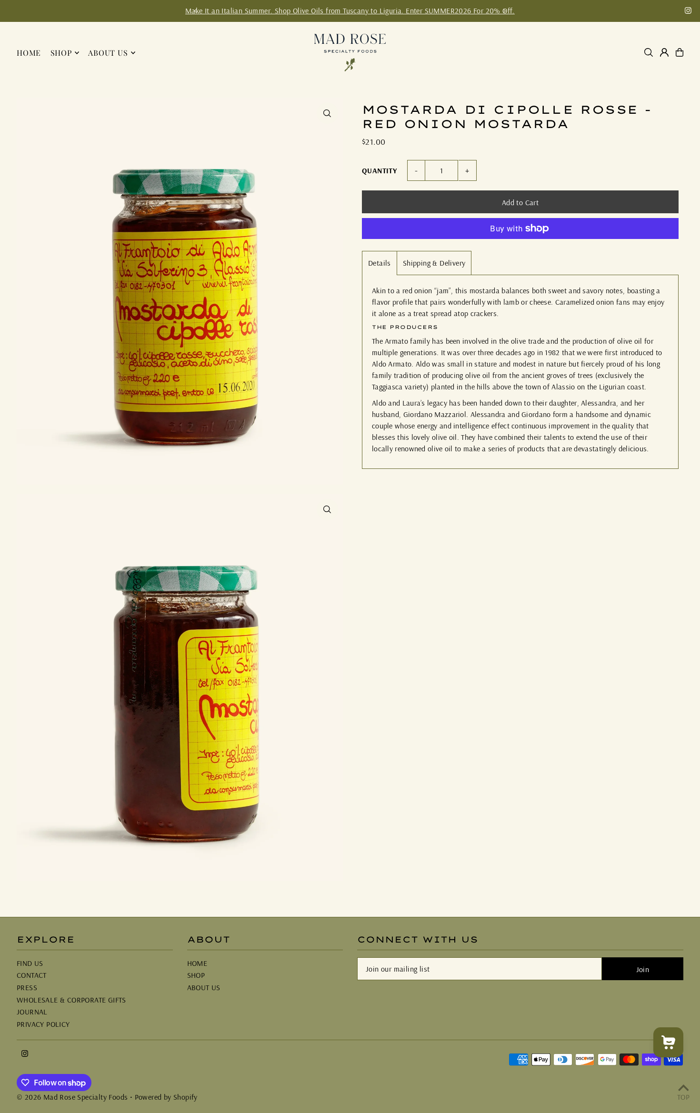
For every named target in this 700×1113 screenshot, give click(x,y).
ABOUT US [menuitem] (108, 53)
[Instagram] (688, 11)
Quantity (379, 170)
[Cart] (679, 52)
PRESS (27, 987)
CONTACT (32, 975)
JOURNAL (32, 1011)
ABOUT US (203, 987)
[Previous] (195, 11)
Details (379, 263)
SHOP (196, 975)
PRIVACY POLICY (43, 1024)
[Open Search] (648, 52)
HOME (197, 963)
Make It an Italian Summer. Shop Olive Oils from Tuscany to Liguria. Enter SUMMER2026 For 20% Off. (350, 10)
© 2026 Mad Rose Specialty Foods (72, 1097)
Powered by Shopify (166, 1097)
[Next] (504, 11)
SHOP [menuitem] (61, 53)
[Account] (664, 52)
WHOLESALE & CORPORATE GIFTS (71, 999)
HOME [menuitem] (29, 53)
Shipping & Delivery (434, 263)
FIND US (30, 963)
